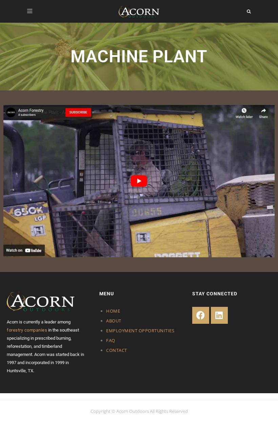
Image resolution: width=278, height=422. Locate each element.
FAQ (110, 340)
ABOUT (113, 321)
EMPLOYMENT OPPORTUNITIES (140, 331)
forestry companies (27, 330)
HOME (113, 311)
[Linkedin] (219, 315)
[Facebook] (200, 315)
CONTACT (116, 350)
